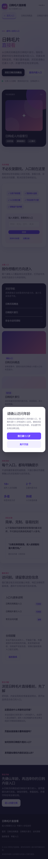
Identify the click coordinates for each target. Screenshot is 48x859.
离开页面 (24, 444)
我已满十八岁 (24, 436)
